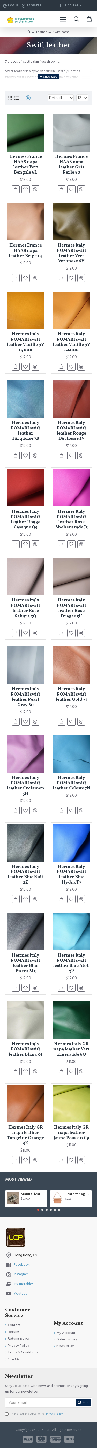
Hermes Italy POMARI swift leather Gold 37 (71, 694)
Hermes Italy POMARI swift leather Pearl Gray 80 (25, 697)
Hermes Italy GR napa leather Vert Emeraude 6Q (71, 1049)
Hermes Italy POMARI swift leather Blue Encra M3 (25, 963)
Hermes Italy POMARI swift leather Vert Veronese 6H (71, 253)
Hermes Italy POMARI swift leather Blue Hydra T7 (71, 874)
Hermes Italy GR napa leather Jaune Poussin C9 (71, 1133)
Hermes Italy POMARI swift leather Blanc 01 (25, 1049)
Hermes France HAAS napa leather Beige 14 (25, 251)
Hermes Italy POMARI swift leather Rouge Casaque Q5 (25, 519)
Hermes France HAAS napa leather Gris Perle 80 (71, 164)
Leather (41, 32)
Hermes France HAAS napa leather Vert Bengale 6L (25, 164)
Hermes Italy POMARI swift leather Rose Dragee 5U (71, 608)
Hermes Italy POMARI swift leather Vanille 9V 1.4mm (71, 342)
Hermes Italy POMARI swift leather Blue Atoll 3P (71, 963)
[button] (38, 1210)
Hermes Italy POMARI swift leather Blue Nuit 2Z (25, 874)
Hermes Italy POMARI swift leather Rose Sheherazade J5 (71, 519)
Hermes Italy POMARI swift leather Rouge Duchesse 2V (71, 431)
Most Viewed (18, 1179)
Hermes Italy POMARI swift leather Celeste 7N (71, 783)
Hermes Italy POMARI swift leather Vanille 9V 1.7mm (25, 342)
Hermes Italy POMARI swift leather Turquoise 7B (25, 431)
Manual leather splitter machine (33, 1194)
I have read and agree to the (36, 1414)
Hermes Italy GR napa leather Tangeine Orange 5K (25, 1135)
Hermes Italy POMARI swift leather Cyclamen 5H (25, 785)
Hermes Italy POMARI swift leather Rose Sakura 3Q (25, 608)
